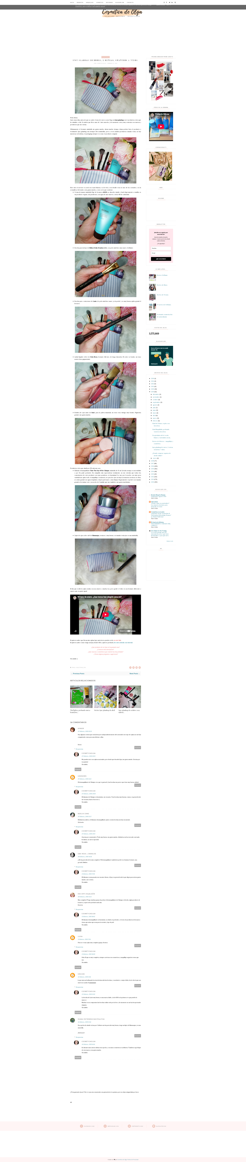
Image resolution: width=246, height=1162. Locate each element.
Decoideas (109, 2)
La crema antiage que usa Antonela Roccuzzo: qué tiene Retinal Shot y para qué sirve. (160, 534)
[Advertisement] (123, 32)
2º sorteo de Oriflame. (164, 305)
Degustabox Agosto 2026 (158, 496)
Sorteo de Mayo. (162, 285)
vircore (81, 974)
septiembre (156, 402)
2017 (152, 463)
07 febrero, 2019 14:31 (84, 779)
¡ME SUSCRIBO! (161, 259)
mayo (154, 413)
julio (154, 407)
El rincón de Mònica (157, 522)
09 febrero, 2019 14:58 (85, 856)
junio (154, 410)
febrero (155, 421)
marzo (155, 418)
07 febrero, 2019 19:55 (88, 756)
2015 (152, 469)
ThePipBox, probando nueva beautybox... (80, 711)
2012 (152, 477)
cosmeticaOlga (102, 63)
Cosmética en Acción (157, 512)
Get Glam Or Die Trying (159, 531)
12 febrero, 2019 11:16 (84, 977)
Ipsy (85, 667)
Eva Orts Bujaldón (86, 894)
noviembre (156, 397)
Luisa (80, 936)
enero (155, 458)
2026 (152, 378)
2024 (152, 381)
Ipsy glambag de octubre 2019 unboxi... (129, 711)
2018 (152, 461)
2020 (152, 389)
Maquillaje (89, 2)
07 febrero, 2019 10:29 (85, 731)
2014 (152, 471)
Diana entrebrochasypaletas (91, 1019)
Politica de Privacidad (132, 1159)
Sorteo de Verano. (163, 295)
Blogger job (120, 2)
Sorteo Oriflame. (162, 275)
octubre (155, 399)
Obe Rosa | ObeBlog (87, 854)
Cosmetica (99, 2)
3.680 (89, 1126)
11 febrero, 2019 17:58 (88, 874)
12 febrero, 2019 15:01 (88, 994)
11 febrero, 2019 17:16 (84, 939)
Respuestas (79, 749)
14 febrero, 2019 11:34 (84, 1022)
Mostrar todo (170, 541)
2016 (152, 466)
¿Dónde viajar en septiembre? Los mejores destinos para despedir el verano (160, 504)
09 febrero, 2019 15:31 (84, 897)
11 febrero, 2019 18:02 (88, 916)
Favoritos (80, 2)
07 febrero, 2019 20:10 (89, 794)
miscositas (154, 502)
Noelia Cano (83, 814)
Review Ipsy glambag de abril (104, 710)
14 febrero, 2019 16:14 (88, 1044)
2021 (152, 386)
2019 (152, 392)
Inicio (72, 2)
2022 (152, 384)
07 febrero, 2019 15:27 (84, 816)
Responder (137, 747)
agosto (155, 405)
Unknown (82, 776)
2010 (152, 482)
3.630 (113, 1126)
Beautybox (105, 57)
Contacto (130, 2)
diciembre (156, 394)
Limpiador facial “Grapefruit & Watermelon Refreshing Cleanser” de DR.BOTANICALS (161, 515)
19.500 (137, 1126)
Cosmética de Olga (122, 1159)
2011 (152, 479)
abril (154, 415)
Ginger (81, 728)
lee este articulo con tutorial (123, 642)
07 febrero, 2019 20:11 (88, 834)
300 (161, 1126)
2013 (152, 474)
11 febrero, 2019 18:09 (88, 954)
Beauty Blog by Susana (158, 495)
